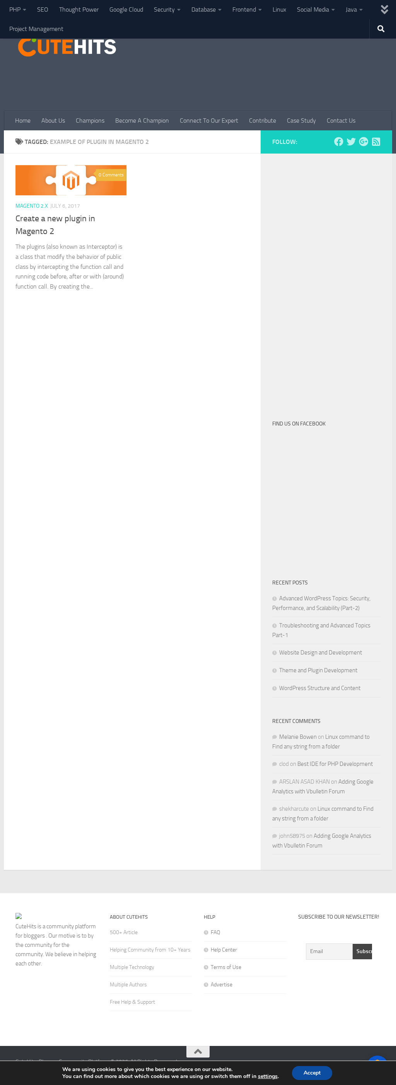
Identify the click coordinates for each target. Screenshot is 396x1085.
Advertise (221, 984)
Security (164, 9)
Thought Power (79, 9)
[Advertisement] (240, 79)
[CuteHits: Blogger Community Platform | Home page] (67, 46)
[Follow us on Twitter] (351, 141)
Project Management (36, 28)
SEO (42, 9)
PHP (14, 9)
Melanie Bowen (298, 736)
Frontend (244, 9)
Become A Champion (142, 120)
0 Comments (111, 175)
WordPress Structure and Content (319, 688)
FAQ (215, 932)
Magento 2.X (31, 206)
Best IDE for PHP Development (335, 763)
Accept (312, 1072)
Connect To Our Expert (209, 120)
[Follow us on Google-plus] (363, 141)
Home (23, 120)
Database (203, 9)
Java (351, 9)
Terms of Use (226, 967)
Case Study (301, 120)
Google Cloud (126, 9)
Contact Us (341, 120)
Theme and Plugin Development (318, 670)
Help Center (224, 950)
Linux (279, 9)
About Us (53, 120)
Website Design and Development (320, 652)
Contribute (262, 120)
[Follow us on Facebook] (338, 141)
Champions (90, 120)
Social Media (313, 9)
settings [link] (268, 1076)
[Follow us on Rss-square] (376, 141)
